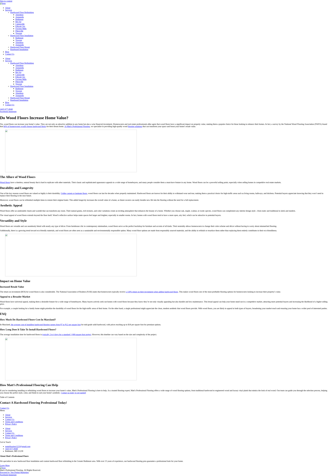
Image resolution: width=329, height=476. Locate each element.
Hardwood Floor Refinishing (22, 12)
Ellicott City (20, 26)
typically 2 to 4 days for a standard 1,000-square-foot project (66, 334)
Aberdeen (19, 15)
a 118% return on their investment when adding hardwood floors (152, 292)
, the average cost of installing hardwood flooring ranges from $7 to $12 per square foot (45, 325)
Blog (7, 52)
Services (8, 10)
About (7, 8)
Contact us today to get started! (73, 393)
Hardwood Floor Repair (20, 47)
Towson (18, 33)
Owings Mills (20, 29)
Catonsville (20, 24)
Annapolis (19, 17)
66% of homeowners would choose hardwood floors (24, 126)
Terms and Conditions (14, 422)
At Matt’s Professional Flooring (77, 126)
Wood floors (5, 182)
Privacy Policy (11, 424)
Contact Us (9, 54)
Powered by (5, 472)
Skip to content (6, 1)
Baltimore (19, 19)
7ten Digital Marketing (19, 472)
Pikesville (19, 31)
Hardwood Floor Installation (21, 35)
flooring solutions (135, 126)
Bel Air (18, 22)
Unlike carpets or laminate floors (74, 193)
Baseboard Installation (19, 49)
